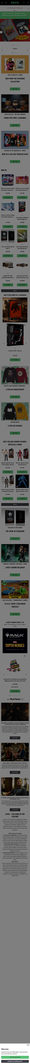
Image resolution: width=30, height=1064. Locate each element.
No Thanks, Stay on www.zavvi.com (15, 1061)
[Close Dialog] (28, 1045)
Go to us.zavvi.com (15, 1057)
